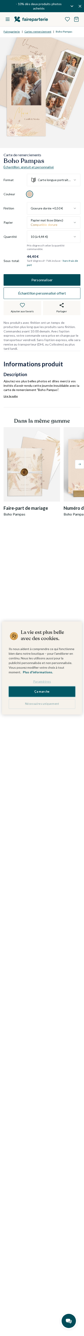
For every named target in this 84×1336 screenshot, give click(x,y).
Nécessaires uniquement (42, 703)
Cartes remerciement (37, 31)
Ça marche (42, 691)
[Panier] (76, 19)
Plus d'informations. (38, 672)
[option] (29, 194)
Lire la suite (11, 396)
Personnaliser (42, 280)
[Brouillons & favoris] (67, 19)
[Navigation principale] (8, 19)
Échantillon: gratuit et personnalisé (29, 167)
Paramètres (42, 681)
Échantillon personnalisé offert (42, 293)
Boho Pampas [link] (64, 31)
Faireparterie (12, 31)
